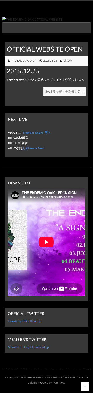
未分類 (68, 60)
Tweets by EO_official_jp (24, 321)
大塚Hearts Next (33, 148)
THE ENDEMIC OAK (23, 60)
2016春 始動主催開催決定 (64, 91)
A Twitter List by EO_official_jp (28, 347)
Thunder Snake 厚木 (36, 132)
